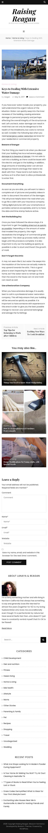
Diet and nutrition (11, 664)
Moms (6, 699)
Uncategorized (10, 741)
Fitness (6, 670)
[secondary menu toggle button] (2, 2)
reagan (7, 97)
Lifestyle (7, 693)
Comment (6, 492)
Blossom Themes (25, 826)
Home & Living (9, 84)
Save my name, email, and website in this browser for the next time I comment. (20, 554)
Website (5, 538)
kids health (8, 687)
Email (5, 527)
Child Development (12, 658)
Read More (7, 628)
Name (5, 516)
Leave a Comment (36, 97)
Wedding (7, 747)
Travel (6, 735)
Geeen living (9, 676)
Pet (5, 717)
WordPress (24, 829)
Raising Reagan (24, 14)
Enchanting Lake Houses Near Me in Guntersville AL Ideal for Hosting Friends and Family (23, 803)
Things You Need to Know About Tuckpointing (22, 382)
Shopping (7, 729)
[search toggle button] (45, 2)
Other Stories (9, 705)
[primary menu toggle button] (24, 31)
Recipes (7, 723)
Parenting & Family (12, 711)
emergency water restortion (20, 136)
